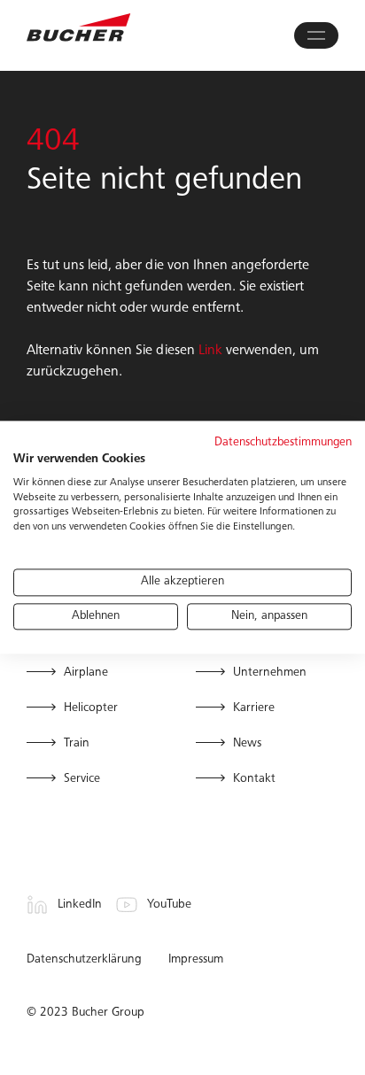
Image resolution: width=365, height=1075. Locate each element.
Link (210, 351)
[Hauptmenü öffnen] (316, 35)
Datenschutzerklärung (84, 960)
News (247, 744)
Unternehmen (270, 673)
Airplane (86, 673)
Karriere (254, 708)
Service (82, 779)
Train (76, 744)
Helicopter (91, 708)
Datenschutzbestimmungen (283, 443)
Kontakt (254, 779)
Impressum (195, 960)
